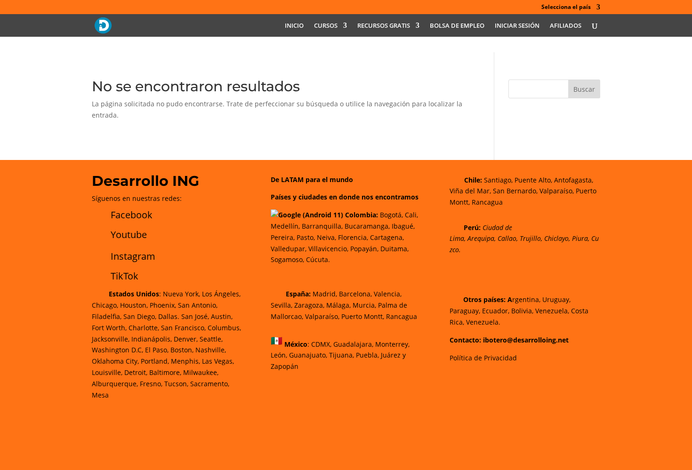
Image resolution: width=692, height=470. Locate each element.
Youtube (129, 234)
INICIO (294, 26)
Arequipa (480, 238)
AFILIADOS (565, 26)
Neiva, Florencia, (343, 237)
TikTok (124, 276)
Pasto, (305, 237)
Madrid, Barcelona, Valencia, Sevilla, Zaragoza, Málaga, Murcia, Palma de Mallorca (339, 305)
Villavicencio (327, 248)
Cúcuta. (318, 259)
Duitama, (394, 248)
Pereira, (283, 237)
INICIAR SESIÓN (517, 26)
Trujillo (530, 238)
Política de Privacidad (483, 357)
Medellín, (285, 226)
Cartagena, (387, 237)
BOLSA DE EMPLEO (457, 26)
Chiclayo (556, 238)
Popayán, (363, 248)
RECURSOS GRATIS (383, 26)
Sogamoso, (287, 259)
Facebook (132, 214)
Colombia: (361, 214)
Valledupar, (288, 248)
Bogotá (391, 214)
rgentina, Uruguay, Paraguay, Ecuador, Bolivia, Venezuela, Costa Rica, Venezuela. (519, 311)
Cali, (410, 214)
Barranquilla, (322, 226)
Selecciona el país (566, 7)
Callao (507, 238)
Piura (580, 238)
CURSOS (326, 26)
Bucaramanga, (366, 226)
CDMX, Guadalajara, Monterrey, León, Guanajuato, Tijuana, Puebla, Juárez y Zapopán (340, 355)
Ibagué (401, 226)
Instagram (133, 256)
